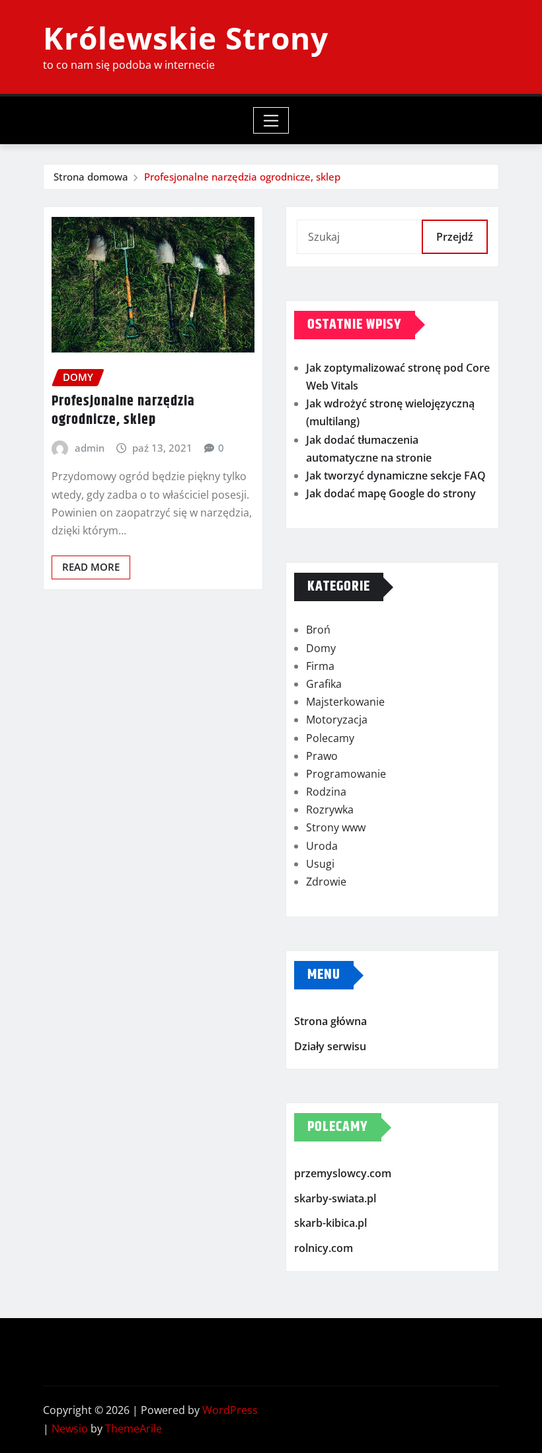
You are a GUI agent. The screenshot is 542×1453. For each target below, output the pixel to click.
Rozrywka (330, 809)
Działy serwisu (330, 1046)
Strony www (336, 827)
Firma (320, 666)
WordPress (230, 1410)
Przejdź (454, 236)
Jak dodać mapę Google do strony (391, 493)
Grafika (324, 684)
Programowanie (346, 774)
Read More (91, 566)
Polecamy (330, 738)
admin (89, 447)
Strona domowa (91, 176)
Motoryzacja (337, 719)
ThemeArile (133, 1428)
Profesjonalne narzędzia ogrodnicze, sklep (242, 176)
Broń (318, 629)
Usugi (320, 863)
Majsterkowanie (345, 701)
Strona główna (330, 1021)
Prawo (322, 756)
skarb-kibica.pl (330, 1223)
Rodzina (326, 791)
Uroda (322, 846)
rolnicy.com (323, 1248)
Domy (321, 648)
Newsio (70, 1428)
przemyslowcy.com (342, 1174)
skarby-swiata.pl (335, 1198)
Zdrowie (326, 881)
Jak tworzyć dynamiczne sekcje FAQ (396, 475)
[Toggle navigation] (271, 120)
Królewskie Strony (186, 37)
